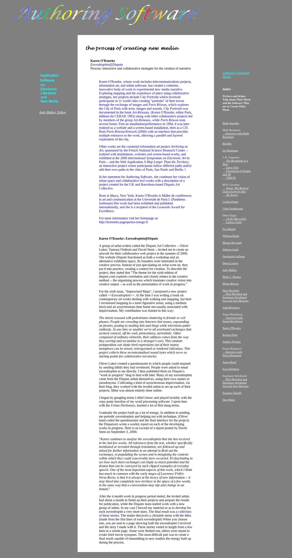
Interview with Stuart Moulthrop (233, 319)
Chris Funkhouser (233, 208)
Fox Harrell (229, 229)
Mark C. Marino (232, 276)
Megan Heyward (232, 242)
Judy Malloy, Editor (52, 112)
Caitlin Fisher (230, 201)
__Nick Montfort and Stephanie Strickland (236, 383)
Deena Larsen (230, 263)
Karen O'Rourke (232, 328)
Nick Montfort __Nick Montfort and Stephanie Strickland (236, 295)
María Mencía (231, 283)
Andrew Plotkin (232, 341)
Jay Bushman (230, 150)
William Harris (231, 235)
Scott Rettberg (231, 369)
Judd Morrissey (231, 307)
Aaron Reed (229, 362)
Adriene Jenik (231, 249)
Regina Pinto (230, 335)
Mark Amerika (231, 123)
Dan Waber (229, 399)
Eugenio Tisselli (232, 393)
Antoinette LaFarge (234, 256)
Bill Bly (227, 143)
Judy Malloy (230, 270)
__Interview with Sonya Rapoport (232, 353)
